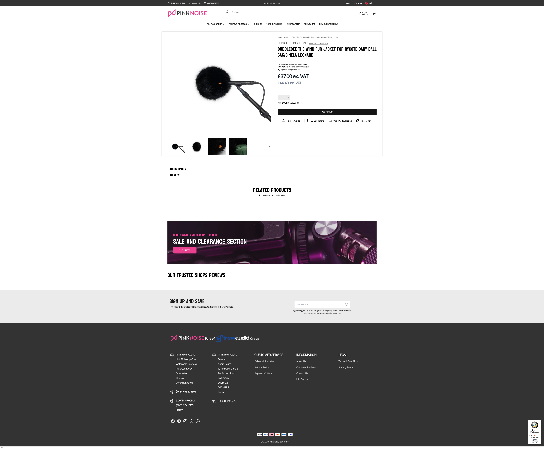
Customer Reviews (306, 367)
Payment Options (263, 373)
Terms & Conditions (348, 361)
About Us (301, 361)
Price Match (366, 121)
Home (280, 37)
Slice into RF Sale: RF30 (272, 3)
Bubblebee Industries (303, 43)
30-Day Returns (317, 121)
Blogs (348, 3)
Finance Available (294, 121)
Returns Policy (261, 367)
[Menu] (539, 421)
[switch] (534, 441)
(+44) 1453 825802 (186, 391)
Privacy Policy (345, 367)
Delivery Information (264, 361)
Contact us (302, 373)
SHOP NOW (184, 250)
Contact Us (196, 3)
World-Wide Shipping (342, 121)
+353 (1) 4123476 (227, 401)
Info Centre (358, 3)
